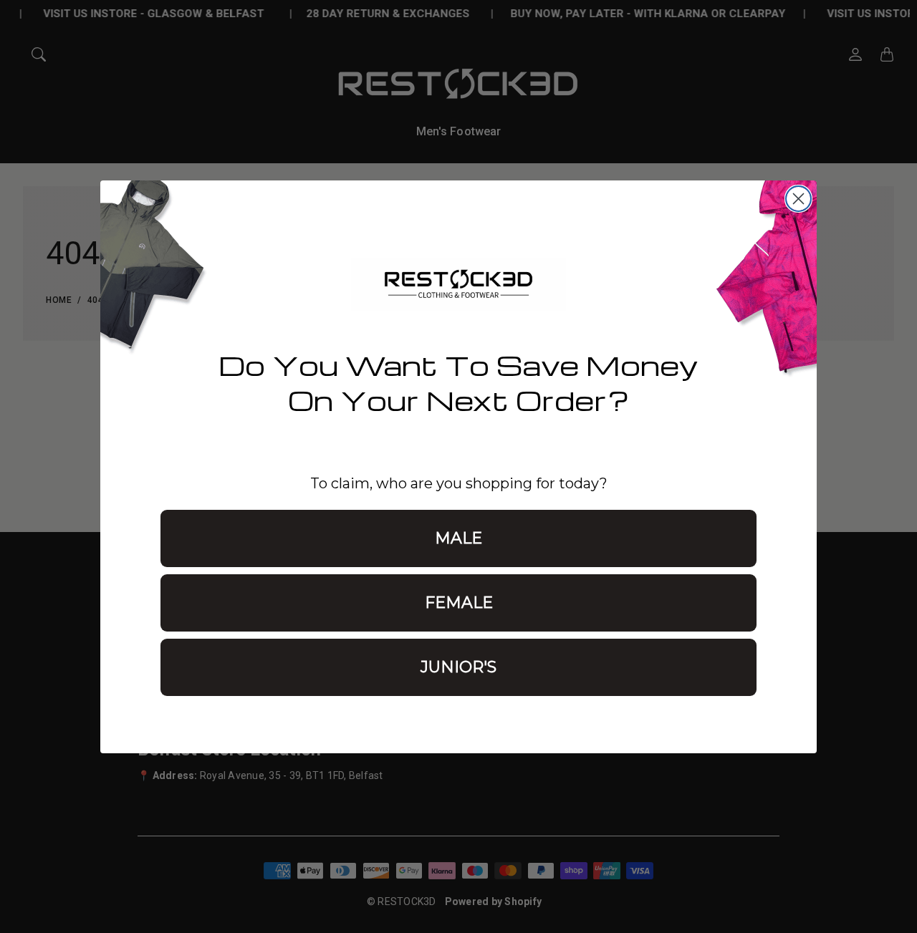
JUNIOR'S (458, 667)
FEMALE (459, 602)
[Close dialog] (798, 198)
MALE (458, 538)
